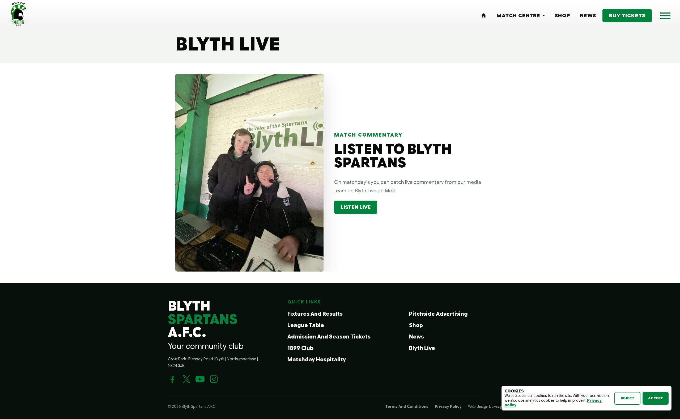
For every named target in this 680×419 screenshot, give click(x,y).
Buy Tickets (627, 15)
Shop (416, 325)
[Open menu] (665, 16)
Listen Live (356, 207)
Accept (655, 398)
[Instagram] (213, 379)
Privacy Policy (448, 406)
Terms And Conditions (406, 406)
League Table (305, 325)
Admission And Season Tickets (329, 336)
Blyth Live (422, 348)
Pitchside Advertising (438, 314)
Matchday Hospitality (316, 359)
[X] (186, 379)
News (416, 336)
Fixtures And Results (315, 314)
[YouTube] (200, 379)
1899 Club (300, 348)
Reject (627, 398)
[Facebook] (172, 379)
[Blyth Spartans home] (18, 16)
